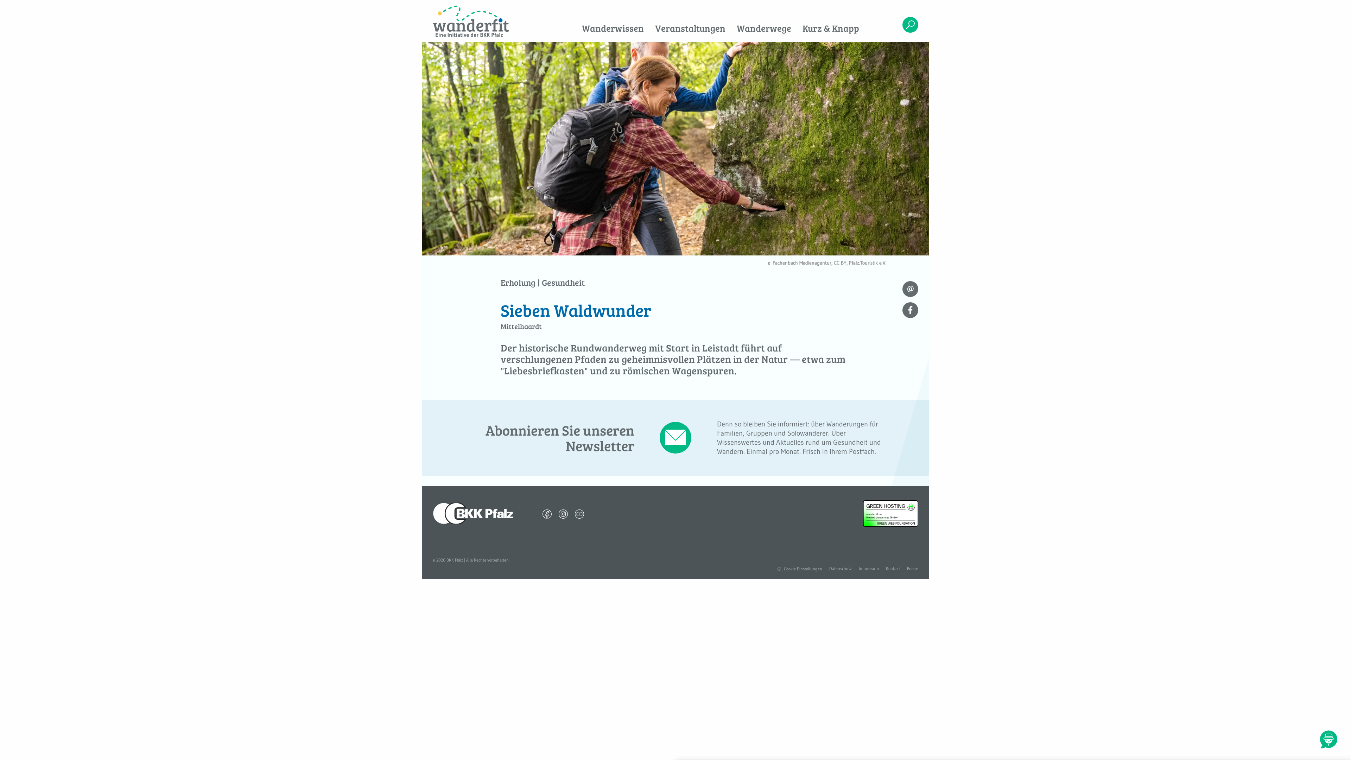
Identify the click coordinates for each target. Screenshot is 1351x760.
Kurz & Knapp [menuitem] (831, 28)
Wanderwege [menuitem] (764, 28)
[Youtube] (579, 513)
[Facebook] (547, 513)
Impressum (869, 568)
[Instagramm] (563, 513)
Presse (912, 568)
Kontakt (893, 568)
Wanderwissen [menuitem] (613, 28)
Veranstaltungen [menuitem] (690, 28)
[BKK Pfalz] (473, 513)
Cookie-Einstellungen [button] (803, 568)
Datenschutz (840, 568)
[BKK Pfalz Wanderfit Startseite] (488, 21)
